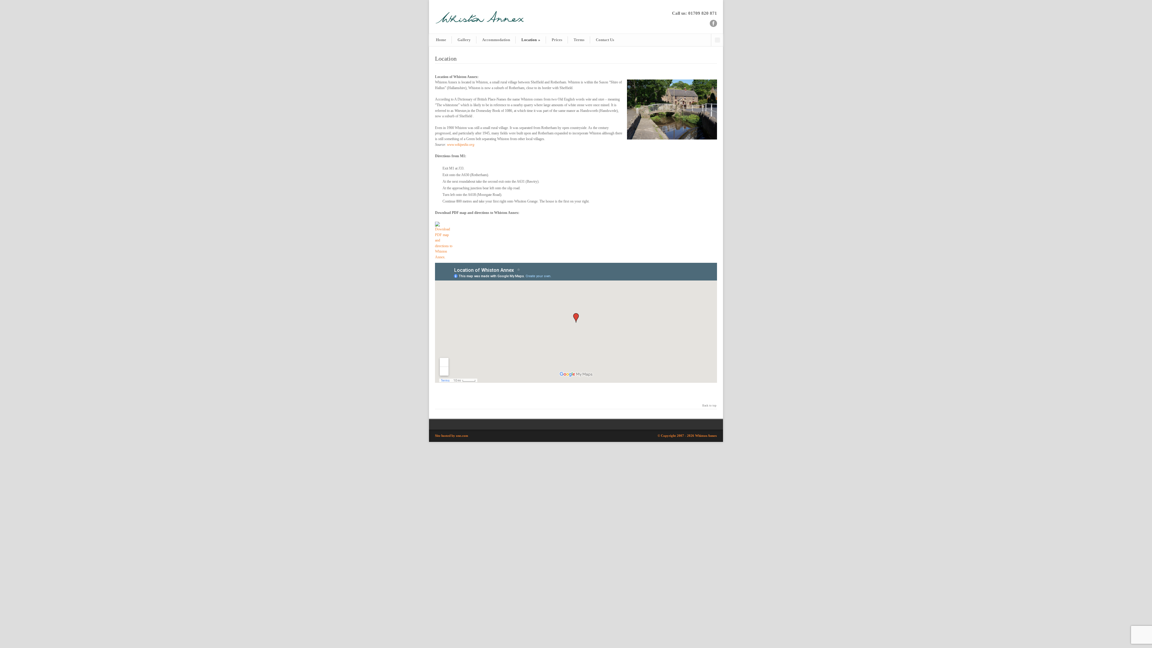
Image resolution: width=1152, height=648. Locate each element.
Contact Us (605, 40)
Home (441, 40)
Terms (579, 40)
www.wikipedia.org (460, 144)
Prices (557, 40)
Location (530, 40)
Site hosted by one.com (451, 435)
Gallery (464, 40)
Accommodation (496, 40)
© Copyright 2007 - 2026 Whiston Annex (687, 435)
